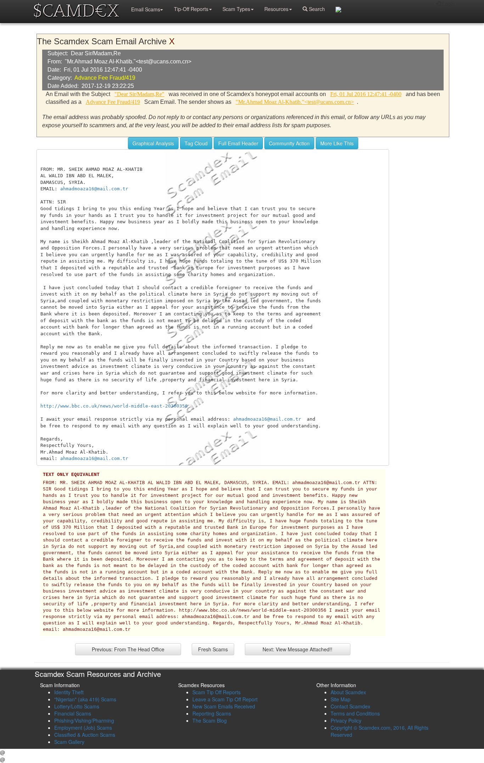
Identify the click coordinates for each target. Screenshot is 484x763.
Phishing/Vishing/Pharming (84, 720)
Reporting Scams (211, 713)
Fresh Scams (213, 649)
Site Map (340, 699)
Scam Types (236, 8)
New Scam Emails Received (223, 706)
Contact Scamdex (350, 706)
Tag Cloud (196, 143)
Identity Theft (69, 692)
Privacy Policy (346, 720)
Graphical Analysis (153, 143)
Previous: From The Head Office (128, 649)
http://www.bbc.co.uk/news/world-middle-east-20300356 (114, 406)
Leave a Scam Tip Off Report (225, 699)
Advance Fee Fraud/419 (104, 78)
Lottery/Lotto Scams (76, 706)
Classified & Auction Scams (84, 734)
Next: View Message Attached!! (297, 649)
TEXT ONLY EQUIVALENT (71, 474)
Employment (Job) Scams (83, 727)
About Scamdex (348, 692)
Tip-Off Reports (191, 8)
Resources (276, 8)
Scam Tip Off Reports (216, 692)
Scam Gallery (69, 741)
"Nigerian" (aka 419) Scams (85, 699)
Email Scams (145, 9)
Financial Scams (72, 713)
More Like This (337, 143)
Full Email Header (238, 143)
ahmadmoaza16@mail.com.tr (94, 188)
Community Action (289, 143)
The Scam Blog (209, 720)
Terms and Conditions (355, 713)
